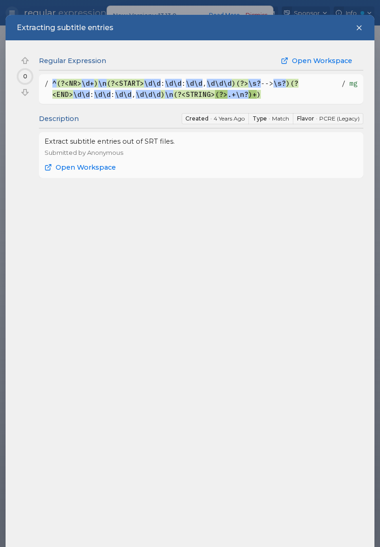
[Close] (359, 27)
